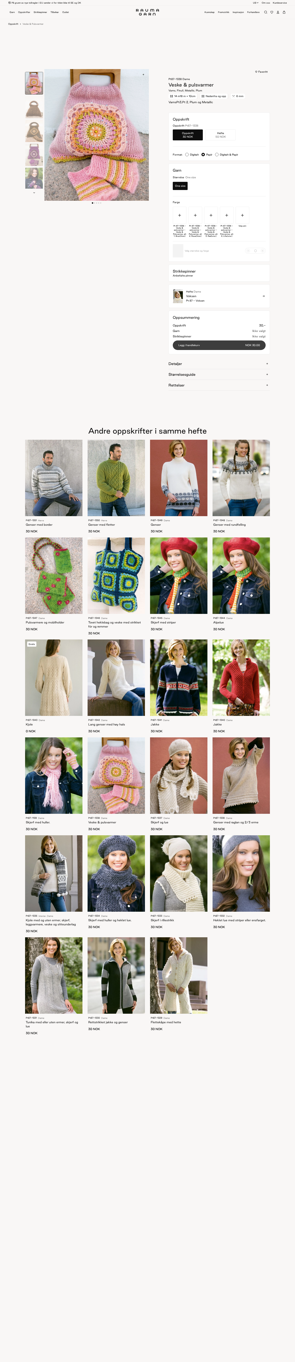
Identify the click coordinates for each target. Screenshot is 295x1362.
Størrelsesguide (181, 374)
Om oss (266, 3)
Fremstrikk (223, 12)
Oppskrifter (24, 12)
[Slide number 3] (98, 202)
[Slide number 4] (100, 202)
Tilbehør (55, 12)
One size (180, 185)
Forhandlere (253, 12)
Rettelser (176, 385)
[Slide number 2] (96, 202)
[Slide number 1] (94, 202)
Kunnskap (210, 12)
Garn (12, 12)
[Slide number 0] (92, 203)
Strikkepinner (40, 12)
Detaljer (175, 364)
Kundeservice (280, 3)
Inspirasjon (238, 12)
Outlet (65, 12)
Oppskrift (13, 24)
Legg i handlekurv (219, 345)
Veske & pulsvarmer (33, 24)
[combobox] (256, 2)
